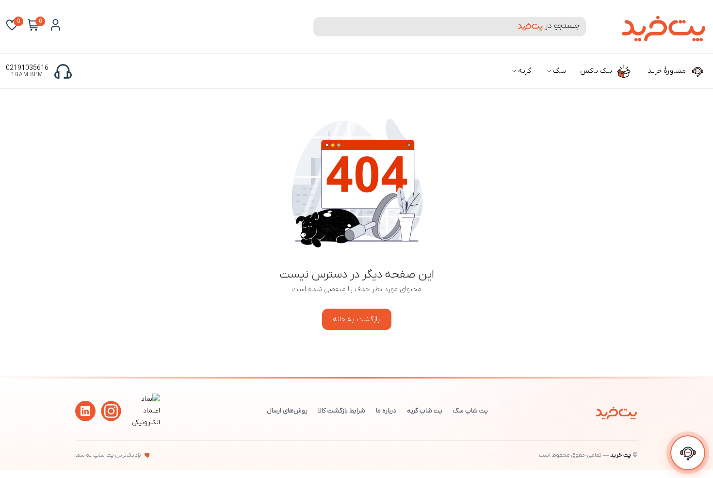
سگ (558, 71)
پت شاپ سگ (470, 411)
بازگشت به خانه (357, 319)
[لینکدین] (85, 411)
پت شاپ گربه (424, 411)
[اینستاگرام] (111, 411)
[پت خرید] (616, 411)
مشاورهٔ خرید (668, 71)
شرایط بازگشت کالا (341, 411)
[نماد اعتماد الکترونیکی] (144, 422)
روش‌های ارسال (287, 411)
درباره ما (386, 411)
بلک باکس (597, 71)
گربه (523, 71)
